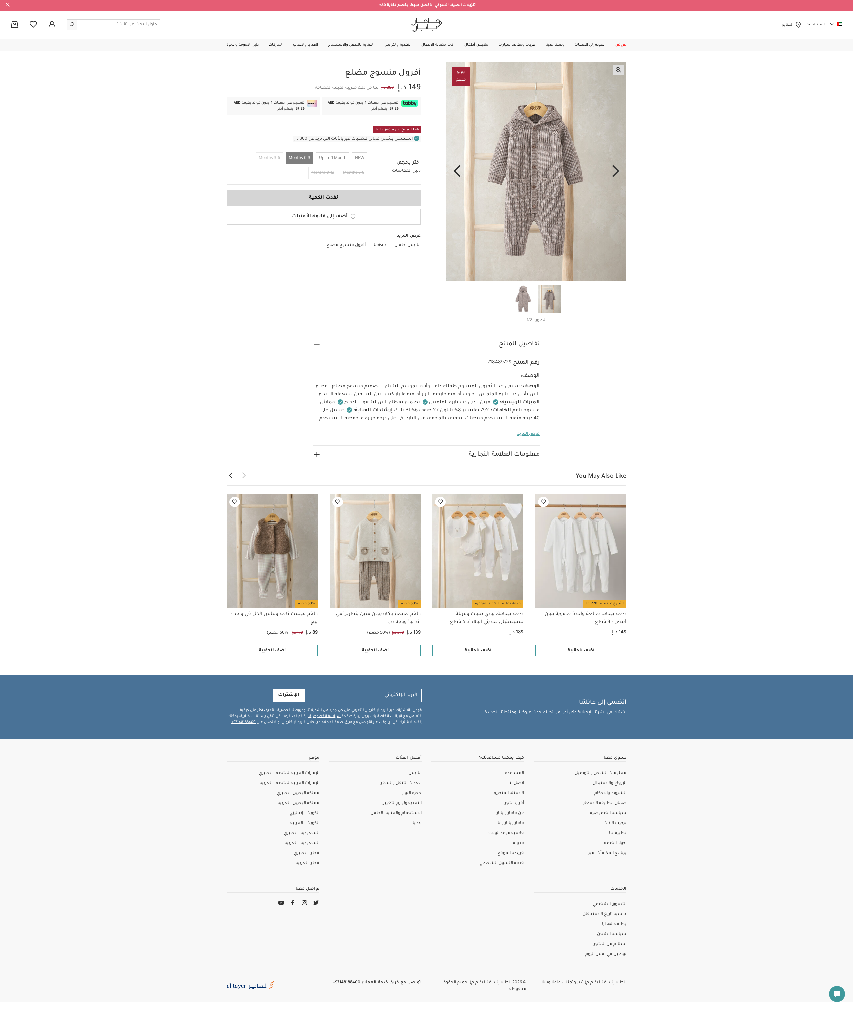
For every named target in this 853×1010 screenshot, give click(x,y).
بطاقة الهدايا (614, 924)
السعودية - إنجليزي (301, 833)
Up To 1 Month (332, 158)
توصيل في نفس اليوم (605, 954)
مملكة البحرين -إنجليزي (298, 793)
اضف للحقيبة (581, 650)
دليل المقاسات (406, 171)
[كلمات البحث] (72, 25)
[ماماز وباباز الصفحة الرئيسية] (426, 25)
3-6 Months (269, 158)
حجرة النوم (412, 793)
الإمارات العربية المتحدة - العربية (289, 783)
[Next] (457, 171)
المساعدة (514, 773)
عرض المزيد (528, 434)
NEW (359, 158)
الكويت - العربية (304, 823)
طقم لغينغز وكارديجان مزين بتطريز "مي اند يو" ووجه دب (378, 618)
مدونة (518, 843)
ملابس (415, 773)
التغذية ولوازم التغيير (402, 803)
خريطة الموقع (510, 853)
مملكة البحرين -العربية (298, 803)
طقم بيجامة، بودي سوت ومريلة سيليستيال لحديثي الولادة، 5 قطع (486, 618)
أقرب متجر (514, 803)
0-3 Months (299, 158)
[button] (620, 45)
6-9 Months (353, 173)
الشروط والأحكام (610, 793)
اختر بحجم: (409, 163)
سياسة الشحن (611, 934)
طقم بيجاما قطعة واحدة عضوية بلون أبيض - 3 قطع (585, 618)
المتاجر (788, 25)
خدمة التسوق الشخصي (501, 863)
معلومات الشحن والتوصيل (600, 773)
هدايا (417, 823)
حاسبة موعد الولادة (505, 833)
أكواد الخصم (615, 843)
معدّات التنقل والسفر (401, 783)
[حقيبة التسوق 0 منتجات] (15, 25)
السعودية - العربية (302, 843)
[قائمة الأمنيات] (543, 502)
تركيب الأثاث (614, 823)
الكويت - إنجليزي (304, 813)
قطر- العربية (307, 863)
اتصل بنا (516, 783)
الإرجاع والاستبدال (609, 783)
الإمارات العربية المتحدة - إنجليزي (289, 773)
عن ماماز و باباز (510, 813)
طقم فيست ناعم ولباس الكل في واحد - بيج (274, 618)
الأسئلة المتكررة (509, 793)
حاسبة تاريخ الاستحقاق (604, 914)
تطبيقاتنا (617, 833)
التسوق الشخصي (609, 904)
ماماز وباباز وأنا (511, 823)
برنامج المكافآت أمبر (607, 853)
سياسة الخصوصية (324, 716)
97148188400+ (243, 722)
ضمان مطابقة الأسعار (604, 803)
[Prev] (616, 171)
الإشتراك (288, 695)
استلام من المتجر (610, 944)
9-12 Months (322, 173)
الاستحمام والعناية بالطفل (396, 813)
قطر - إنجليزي (306, 853)
